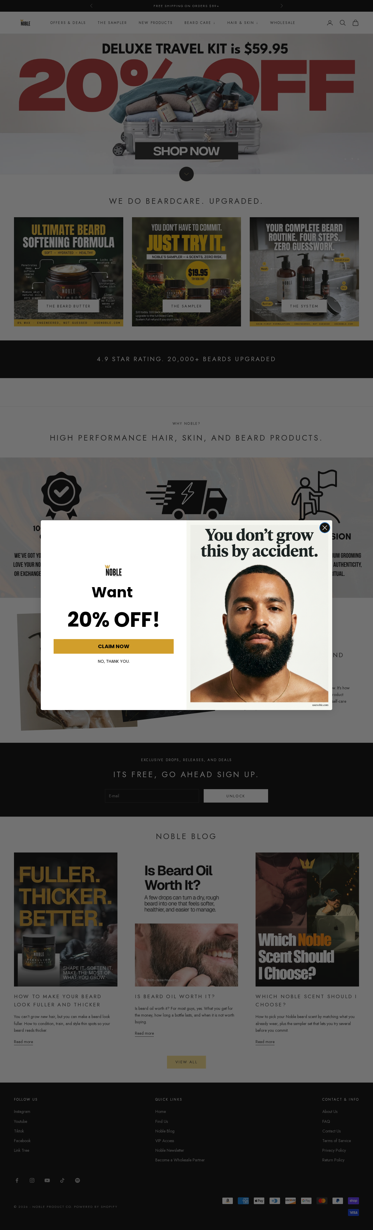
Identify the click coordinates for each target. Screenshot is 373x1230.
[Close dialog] (325, 528)
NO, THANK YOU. (114, 661)
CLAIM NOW (113, 646)
